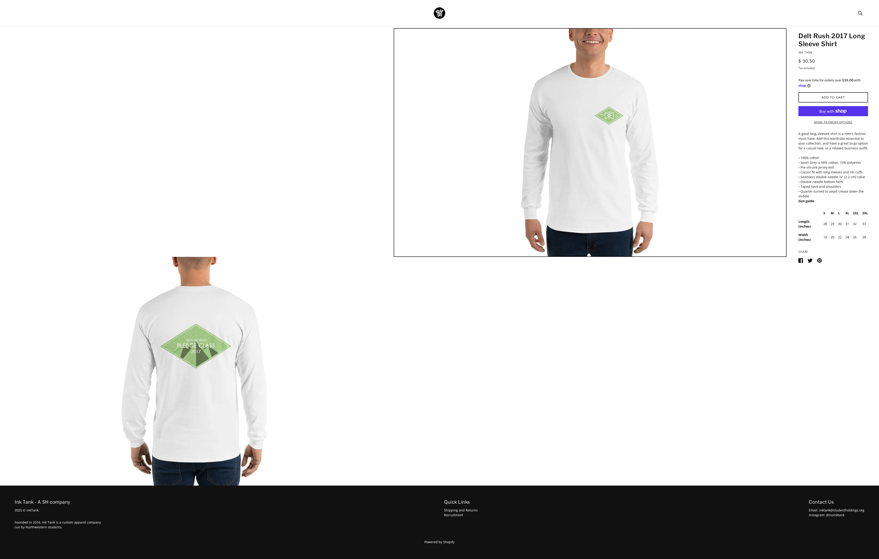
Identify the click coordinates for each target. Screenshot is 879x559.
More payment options (833, 122)
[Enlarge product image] (590, 142)
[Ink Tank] (439, 13)
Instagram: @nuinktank (826, 515)
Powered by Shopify (439, 542)
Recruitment (453, 515)
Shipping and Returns (461, 510)
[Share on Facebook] (801, 260)
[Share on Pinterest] (819, 260)
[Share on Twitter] (810, 260)
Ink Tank (805, 52)
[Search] (860, 13)
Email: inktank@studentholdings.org (836, 510)
